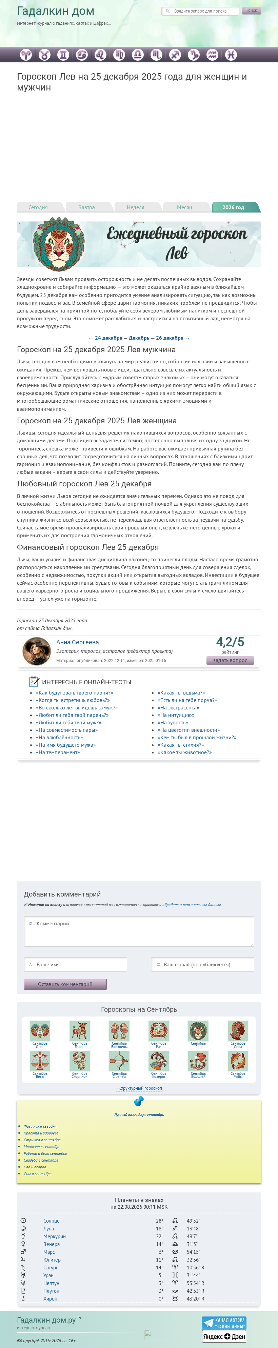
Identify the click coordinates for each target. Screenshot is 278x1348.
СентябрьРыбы (238, 1075)
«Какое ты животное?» (185, 752)
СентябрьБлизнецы (119, 1045)
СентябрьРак (158, 1045)
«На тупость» (173, 722)
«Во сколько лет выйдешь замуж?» (77, 707)
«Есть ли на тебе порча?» (187, 700)
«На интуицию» (176, 714)
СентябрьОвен (40, 1045)
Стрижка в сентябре (42, 1139)
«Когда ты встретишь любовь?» (73, 700)
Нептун (51, 1283)
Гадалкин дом (56, 11)
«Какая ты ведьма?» (181, 692)
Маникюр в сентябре (42, 1146)
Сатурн (51, 1267)
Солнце (51, 1221)
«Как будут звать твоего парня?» (74, 692)
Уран (48, 1275)
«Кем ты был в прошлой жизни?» (197, 737)
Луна (48, 1228)
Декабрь (139, 337)
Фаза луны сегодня (40, 1126)
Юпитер (52, 1259)
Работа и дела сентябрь (45, 1153)
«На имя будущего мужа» (66, 744)
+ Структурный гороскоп (139, 1088)
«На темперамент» (58, 752)
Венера (51, 1244)
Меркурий (54, 1236)
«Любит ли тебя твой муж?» (68, 722)
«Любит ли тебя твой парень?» (72, 714)
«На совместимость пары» (67, 729)
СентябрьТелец (79, 1045)
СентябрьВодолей (198, 1075)
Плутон (51, 1291)
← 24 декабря (105, 337)
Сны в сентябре (38, 1173)
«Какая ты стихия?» (181, 744)
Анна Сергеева (77, 642)
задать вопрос (230, 660)
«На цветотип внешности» (189, 729)
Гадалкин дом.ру (46, 1320)
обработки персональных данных (191, 904)
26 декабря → (173, 337)
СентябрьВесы (40, 1075)
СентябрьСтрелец (119, 1075)
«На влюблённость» (59, 737)
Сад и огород (35, 1166)
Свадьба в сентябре (41, 1160)
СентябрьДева (238, 1045)
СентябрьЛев (198, 1045)
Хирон (50, 1298)
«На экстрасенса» (178, 707)
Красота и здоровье (41, 1132)
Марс (49, 1252)
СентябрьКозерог (158, 1075)
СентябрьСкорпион (79, 1075)
